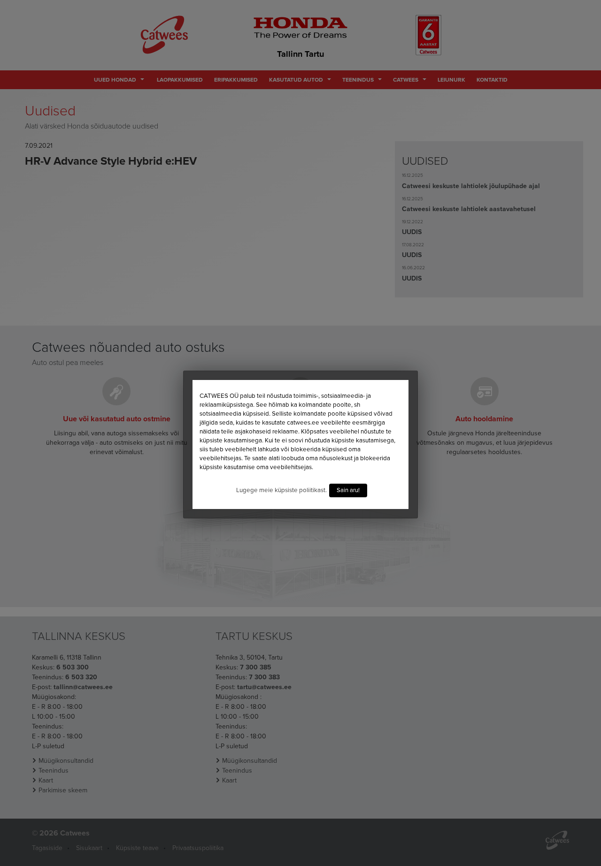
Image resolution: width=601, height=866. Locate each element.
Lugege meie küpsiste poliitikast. (281, 490)
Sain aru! (348, 490)
